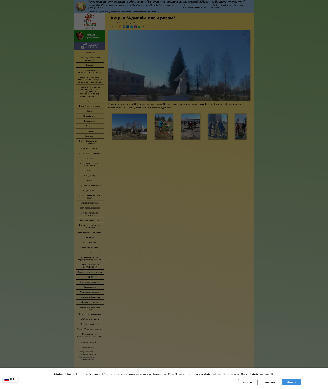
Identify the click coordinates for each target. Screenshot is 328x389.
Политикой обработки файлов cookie (257, 374)
